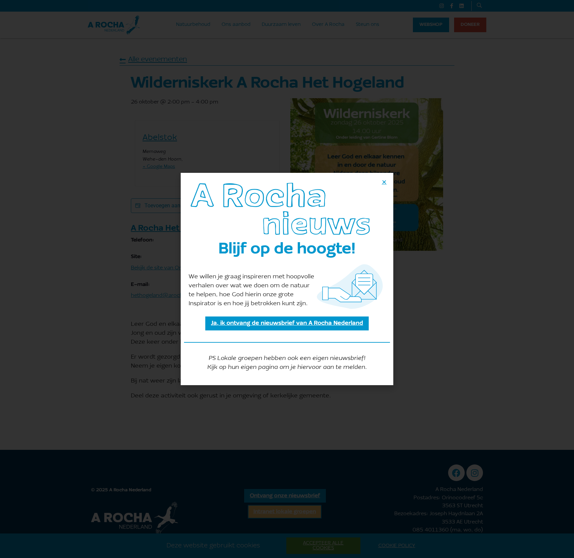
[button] (384, 181)
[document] (287, 279)
